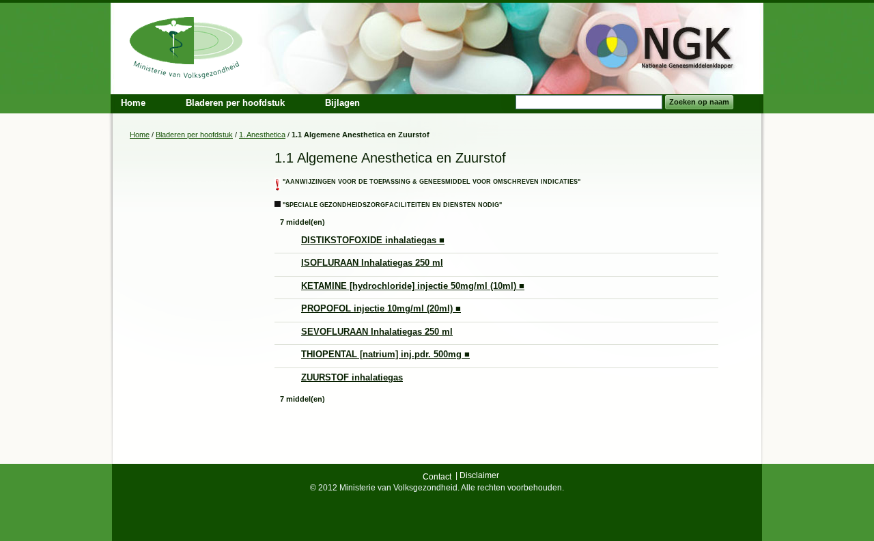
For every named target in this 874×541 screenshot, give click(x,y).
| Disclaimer (477, 475)
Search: (507, 102)
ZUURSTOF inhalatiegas (352, 377)
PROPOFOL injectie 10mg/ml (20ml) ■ (381, 308)
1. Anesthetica (262, 134)
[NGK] (186, 46)
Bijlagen (342, 103)
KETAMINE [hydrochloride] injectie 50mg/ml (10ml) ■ (412, 286)
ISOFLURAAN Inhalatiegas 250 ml (372, 263)
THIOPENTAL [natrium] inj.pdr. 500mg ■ (385, 354)
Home (140, 134)
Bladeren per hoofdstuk (235, 103)
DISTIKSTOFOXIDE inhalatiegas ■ (373, 240)
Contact (437, 477)
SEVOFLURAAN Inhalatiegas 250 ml (377, 332)
